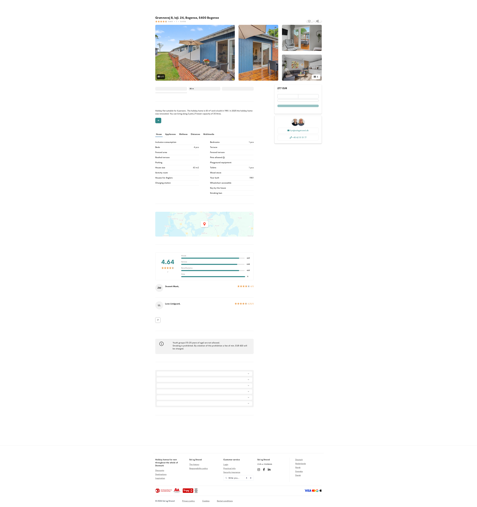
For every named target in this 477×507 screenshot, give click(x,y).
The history (194, 464)
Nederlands (300, 463)
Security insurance (231, 472)
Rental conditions (225, 501)
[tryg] (189, 492)
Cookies (205, 501)
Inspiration (160, 478)
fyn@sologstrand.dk (299, 130)
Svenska (299, 471)
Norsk (297, 467)
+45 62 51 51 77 (299, 137)
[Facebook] (264, 469)
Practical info (229, 468)
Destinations (160, 474)
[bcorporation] (197, 492)
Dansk (298, 475)
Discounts (159, 470)
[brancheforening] (163, 492)
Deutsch (299, 459)
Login (225, 464)
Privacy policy (188, 501)
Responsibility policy (198, 468)
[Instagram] (258, 469)
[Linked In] (269, 469)
